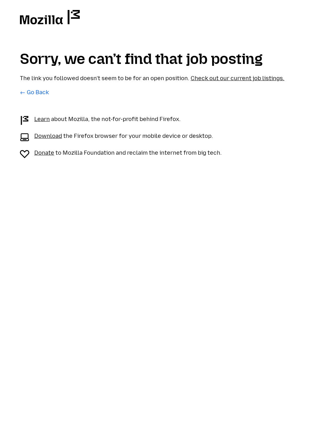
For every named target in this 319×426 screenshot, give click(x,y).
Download (48, 136)
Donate (44, 152)
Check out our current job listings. (237, 78)
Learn (42, 119)
